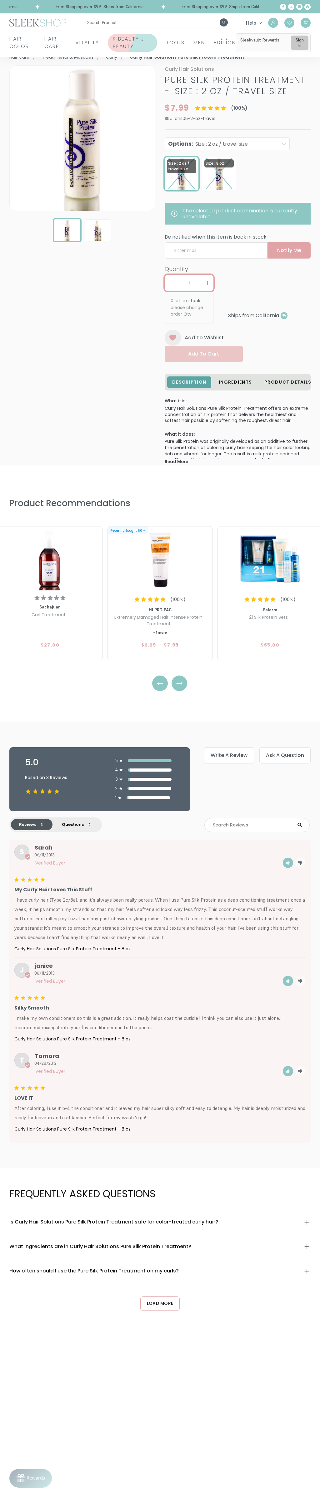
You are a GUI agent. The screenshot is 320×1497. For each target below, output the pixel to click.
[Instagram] (299, 7)
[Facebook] (283, 7)
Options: (208, 144)
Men (199, 42)
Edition (225, 42)
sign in (300, 42)
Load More (160, 1303)
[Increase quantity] (207, 283)
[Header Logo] (37, 22)
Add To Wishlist (204, 337)
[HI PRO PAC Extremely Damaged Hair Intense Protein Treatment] (160, 559)
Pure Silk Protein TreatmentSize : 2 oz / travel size (235, 85)
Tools (175, 42)
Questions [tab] (73, 824)
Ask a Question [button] (285, 755)
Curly (111, 57)
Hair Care (51, 42)
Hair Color (19, 42)
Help (251, 23)
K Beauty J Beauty (128, 42)
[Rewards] (30, 1478)
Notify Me (289, 250)
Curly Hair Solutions (189, 69)
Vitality (87, 42)
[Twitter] (291, 7)
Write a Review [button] (229, 755)
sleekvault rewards (259, 40)
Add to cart (203, 353)
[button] (288, 863)
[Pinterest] (307, 7)
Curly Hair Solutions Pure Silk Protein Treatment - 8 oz (72, 949)
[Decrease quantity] (170, 283)
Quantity (176, 269)
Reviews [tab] (27, 824)
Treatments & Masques (67, 57)
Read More (176, 462)
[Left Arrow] (160, 683)
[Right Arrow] (179, 683)
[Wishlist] (289, 23)
